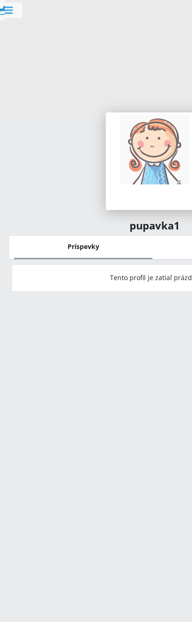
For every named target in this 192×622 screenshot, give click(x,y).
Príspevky (83, 246)
